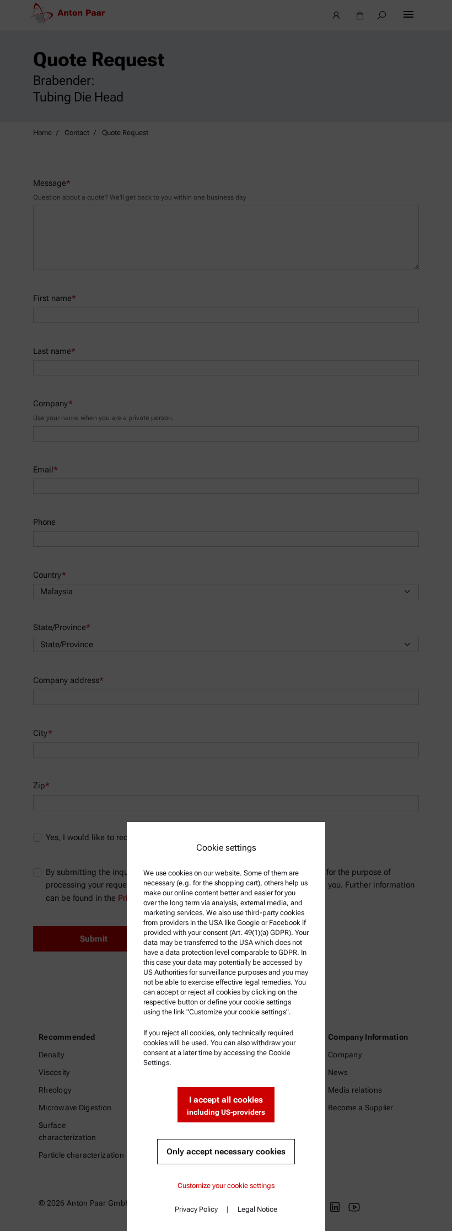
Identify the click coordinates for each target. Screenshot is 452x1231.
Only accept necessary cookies (226, 1152)
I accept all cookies (226, 1105)
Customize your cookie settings (226, 1185)
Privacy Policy (196, 1209)
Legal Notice (257, 1209)
